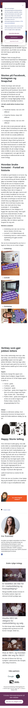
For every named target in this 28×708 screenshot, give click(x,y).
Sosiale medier (6, 509)
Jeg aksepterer (14, 37)
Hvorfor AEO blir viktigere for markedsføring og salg (12, 620)
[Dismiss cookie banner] (22, 6)
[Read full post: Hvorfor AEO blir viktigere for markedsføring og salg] (14, 609)
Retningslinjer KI (20, 686)
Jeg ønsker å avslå (14, 41)
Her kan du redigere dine (14, 701)
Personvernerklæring (9, 686)
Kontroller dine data (14, 33)
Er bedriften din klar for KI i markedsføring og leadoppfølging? (13, 586)
